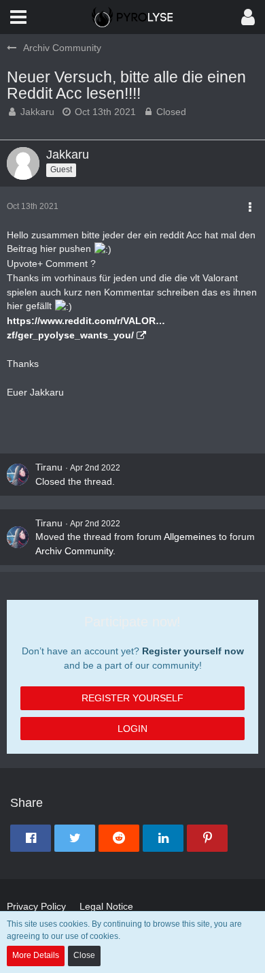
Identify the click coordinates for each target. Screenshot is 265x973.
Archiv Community (74, 550)
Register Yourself (132, 697)
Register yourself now (193, 650)
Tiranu (49, 467)
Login (132, 728)
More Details (35, 955)
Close (84, 955)
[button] (18, 17)
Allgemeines (190, 536)
